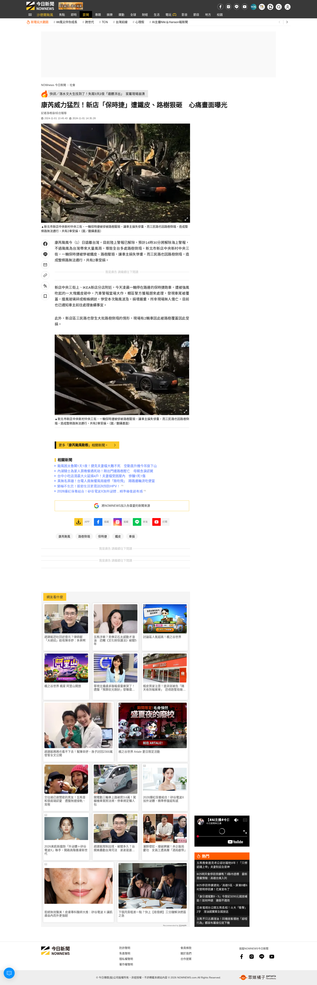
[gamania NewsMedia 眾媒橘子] (257, 977)
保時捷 (102, 536)
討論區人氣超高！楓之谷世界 (162, 637)
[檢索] (279, 7)
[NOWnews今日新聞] (40, 6)
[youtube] (245, 7)
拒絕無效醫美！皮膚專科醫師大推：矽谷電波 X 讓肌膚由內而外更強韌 (78, 914)
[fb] (220, 7)
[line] (237, 7)
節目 (196, 14)
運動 (121, 14)
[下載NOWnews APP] (270, 7)
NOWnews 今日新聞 (53, 85)
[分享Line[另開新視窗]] (45, 254)
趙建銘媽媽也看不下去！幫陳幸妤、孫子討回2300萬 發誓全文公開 (78, 753)
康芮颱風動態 (78, 445)
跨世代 (89, 22)
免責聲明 (124, 953)
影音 (184, 14)
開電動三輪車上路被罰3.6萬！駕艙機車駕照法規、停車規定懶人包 (115, 801)
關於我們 (186, 953)
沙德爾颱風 (45, 14)
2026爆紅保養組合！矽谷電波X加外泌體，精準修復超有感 (163, 799)
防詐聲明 (124, 947)
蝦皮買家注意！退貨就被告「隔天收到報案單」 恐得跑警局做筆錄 (164, 688)
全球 (133, 14)
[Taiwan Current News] (253, 7)
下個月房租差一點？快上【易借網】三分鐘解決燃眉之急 (152, 914)
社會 (72, 85)
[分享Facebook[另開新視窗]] (45, 244)
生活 (157, 14)
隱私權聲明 (126, 958)
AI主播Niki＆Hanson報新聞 (170, 22)
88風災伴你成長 (66, 22)
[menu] (30, 14)
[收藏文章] (45, 296)
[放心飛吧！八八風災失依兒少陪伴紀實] (71, 5)
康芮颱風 (64, 536)
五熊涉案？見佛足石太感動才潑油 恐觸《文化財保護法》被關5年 (115, 640)
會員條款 (186, 947)
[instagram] (228, 7)
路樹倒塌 (84, 536)
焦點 (62, 14)
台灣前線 (121, 22)
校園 (220, 14)
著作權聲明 (126, 964)
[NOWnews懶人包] (262, 7)
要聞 (86, 14)
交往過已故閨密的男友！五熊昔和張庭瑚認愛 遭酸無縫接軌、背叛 (64, 801)
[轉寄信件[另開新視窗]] (45, 265)
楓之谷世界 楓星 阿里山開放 (62, 686)
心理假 (139, 22)
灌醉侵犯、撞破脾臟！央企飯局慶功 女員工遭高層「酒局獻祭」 (165, 848)
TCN (105, 22)
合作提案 (186, 958)
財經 (145, 14)
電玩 (168, 14)
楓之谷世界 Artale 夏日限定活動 (139, 751)
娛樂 (110, 14)
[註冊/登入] (288, 7)
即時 (74, 14)
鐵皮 (118, 536)
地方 (208, 14)
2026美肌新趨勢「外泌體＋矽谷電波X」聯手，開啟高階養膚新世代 (66, 850)
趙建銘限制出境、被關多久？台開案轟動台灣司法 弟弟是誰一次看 (114, 848)
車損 (132, 536)
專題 (98, 14)
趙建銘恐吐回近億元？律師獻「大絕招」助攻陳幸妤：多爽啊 (64, 638)
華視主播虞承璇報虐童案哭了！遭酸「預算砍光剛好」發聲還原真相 (114, 688)
